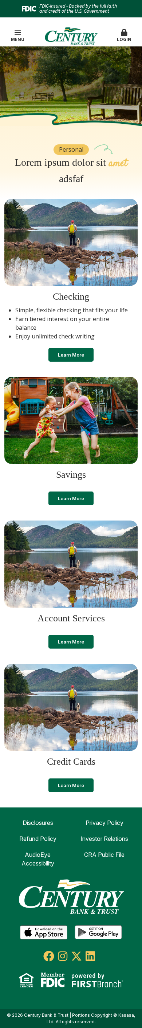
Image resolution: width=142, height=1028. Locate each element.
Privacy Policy (104, 822)
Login (124, 39)
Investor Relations (104, 838)
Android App (98, 932)
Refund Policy (37, 838)
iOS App (43, 932)
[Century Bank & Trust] (71, 35)
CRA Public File (104, 854)
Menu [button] (17, 39)
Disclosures (38, 822)
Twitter (76, 956)
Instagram (62, 956)
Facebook (48, 956)
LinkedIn (90, 956)
